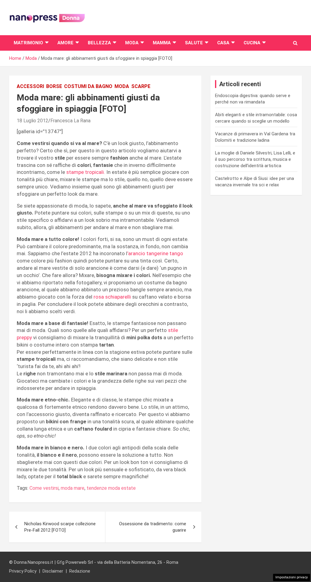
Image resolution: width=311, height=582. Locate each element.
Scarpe (140, 86)
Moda (131, 43)
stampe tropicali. (85, 172)
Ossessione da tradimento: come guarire (152, 527)
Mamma (162, 43)
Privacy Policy (22, 571)
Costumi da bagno (88, 86)
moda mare (72, 488)
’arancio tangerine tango (155, 253)
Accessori (30, 86)
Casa (223, 43)
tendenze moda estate (111, 488)
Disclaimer (53, 571)
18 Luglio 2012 (32, 121)
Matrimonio (28, 43)
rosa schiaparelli (112, 297)
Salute (194, 43)
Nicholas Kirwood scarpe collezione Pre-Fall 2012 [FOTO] (60, 527)
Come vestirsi (44, 488)
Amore (65, 43)
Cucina (252, 43)
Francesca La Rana (70, 121)
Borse (54, 86)
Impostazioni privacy (291, 577)
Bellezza (99, 43)
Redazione (79, 571)
